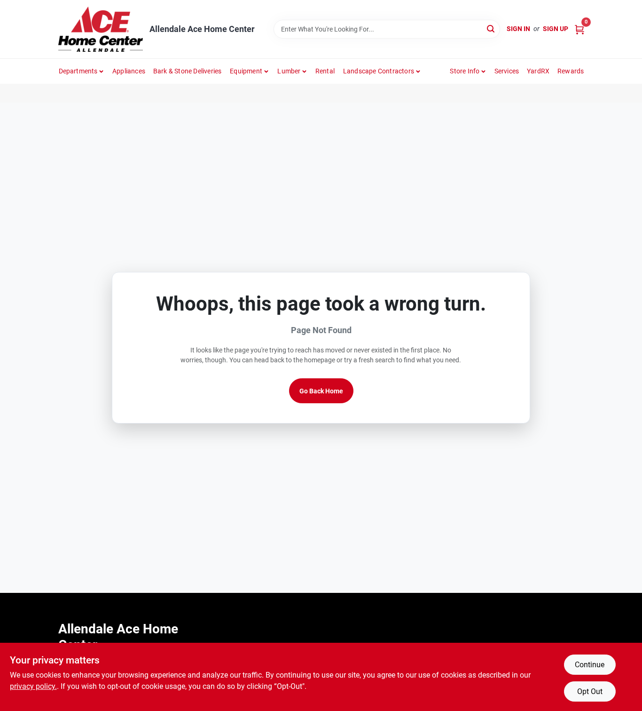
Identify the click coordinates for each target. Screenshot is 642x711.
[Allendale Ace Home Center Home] (100, 29)
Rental (325, 71)
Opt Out (590, 691)
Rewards (570, 71)
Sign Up (555, 28)
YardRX (538, 71)
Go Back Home (321, 391)
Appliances (128, 71)
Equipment (246, 71)
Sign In (518, 28)
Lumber (288, 71)
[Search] (491, 28)
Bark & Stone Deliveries (187, 71)
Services (506, 71)
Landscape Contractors (378, 71)
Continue (589, 664)
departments (78, 71)
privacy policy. (33, 686)
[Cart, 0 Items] (579, 29)
